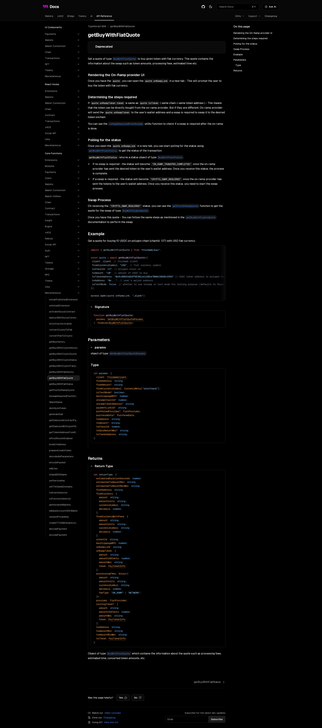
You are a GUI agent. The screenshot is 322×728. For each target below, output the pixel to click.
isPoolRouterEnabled (60, 438)
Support (252, 16)
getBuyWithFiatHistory (61, 372)
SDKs (238, 16)
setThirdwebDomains (60, 486)
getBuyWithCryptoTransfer (64, 366)
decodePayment (58, 529)
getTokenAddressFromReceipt (64, 432)
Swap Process (241, 49)
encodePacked (57, 462)
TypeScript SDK (97, 26)
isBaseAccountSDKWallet (63, 510)
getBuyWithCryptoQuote (63, 354)
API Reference (104, 16)
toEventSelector (58, 492)
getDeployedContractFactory (64, 420)
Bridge (70, 16)
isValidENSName (58, 474)
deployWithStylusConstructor (64, 317)
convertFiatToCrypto (60, 335)
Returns (237, 70)
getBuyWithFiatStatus (61, 384)
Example (238, 54)
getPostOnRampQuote (61, 390)
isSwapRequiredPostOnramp (64, 396)
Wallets (49, 16)
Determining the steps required (250, 38)
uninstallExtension (59, 305)
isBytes (53, 468)
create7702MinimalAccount (64, 522)
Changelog (271, 16)
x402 (60, 16)
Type (238, 65)
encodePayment (58, 535)
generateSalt (56, 414)
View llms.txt (111, 722)
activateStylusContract (62, 311)
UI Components (53, 27)
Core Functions (53, 153)
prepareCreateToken (60, 450)
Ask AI (272, 6)
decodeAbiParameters (61, 456)
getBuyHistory (57, 341)
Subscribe (217, 719)
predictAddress (57, 444)
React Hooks (52, 84)
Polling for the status (245, 43)
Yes (121, 697)
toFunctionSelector (60, 498)
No (135, 697)
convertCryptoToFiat (60, 329)
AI (91, 16)
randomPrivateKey (59, 516)
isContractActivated (60, 323)
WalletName (55, 402)
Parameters (239, 60)
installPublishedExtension (63, 299)
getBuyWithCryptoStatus (63, 360)
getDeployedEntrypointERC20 (64, 426)
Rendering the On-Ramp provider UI (252, 33)
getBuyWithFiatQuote (61, 378)
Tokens (82, 16)
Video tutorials (112, 713)
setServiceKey (57, 480)
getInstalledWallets (60, 504)
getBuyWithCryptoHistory (63, 347)
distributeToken (57, 408)
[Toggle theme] (211, 6)
